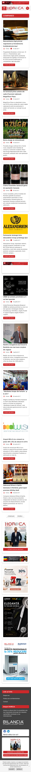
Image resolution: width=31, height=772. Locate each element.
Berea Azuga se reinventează (13, 140)
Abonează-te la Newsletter (15, 752)
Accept (11, 769)
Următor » (20, 516)
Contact (5, 701)
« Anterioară (10, 516)
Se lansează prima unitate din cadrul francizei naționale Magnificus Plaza (13, 94)
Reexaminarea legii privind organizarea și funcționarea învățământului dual (13, 43)
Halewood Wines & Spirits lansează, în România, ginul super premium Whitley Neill (15, 487)
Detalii (19, 769)
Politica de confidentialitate (11, 698)
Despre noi (6, 695)
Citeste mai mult (9, 64)
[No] (29, 766)
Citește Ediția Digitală (15, 549)
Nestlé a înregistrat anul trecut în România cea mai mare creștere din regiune (15, 347)
